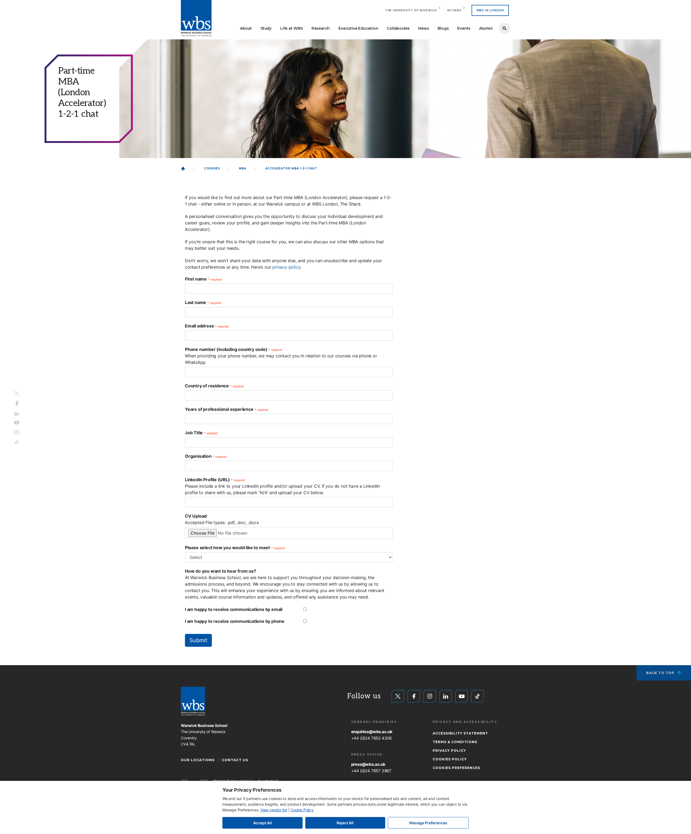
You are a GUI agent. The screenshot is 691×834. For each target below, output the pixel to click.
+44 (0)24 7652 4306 (371, 738)
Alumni (486, 28)
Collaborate (398, 28)
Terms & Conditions (455, 742)
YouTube (16, 423)
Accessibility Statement (460, 733)
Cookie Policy (301, 810)
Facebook (17, 403)
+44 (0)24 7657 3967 (371, 770)
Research (320, 28)
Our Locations (198, 760)
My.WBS (454, 10)
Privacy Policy (449, 750)
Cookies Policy (450, 759)
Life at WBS (291, 28)
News (423, 28)
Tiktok (17, 442)
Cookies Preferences (456, 768)
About (246, 28)
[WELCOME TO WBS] (183, 168)
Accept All (262, 823)
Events (463, 28)
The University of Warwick (411, 10)
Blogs (443, 28)
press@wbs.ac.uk (368, 764)
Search (504, 28)
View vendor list (273, 810)
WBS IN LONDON (490, 10)
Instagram (16, 432)
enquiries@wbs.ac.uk (371, 731)
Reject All (345, 823)
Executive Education (358, 28)
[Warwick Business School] (196, 18)
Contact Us (235, 760)
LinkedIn (16, 413)
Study (266, 28)
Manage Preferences (428, 823)
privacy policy (286, 267)
